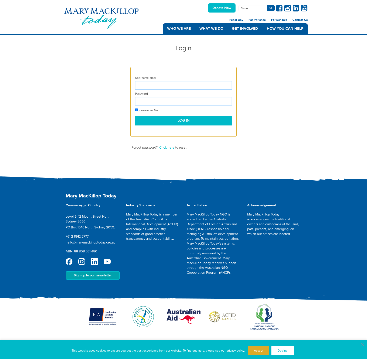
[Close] (362, 344)
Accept (258, 350)
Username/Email (145, 78)
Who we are (179, 28)
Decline (283, 350)
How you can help (285, 28)
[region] (183, 349)
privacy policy (235, 350)
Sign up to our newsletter (93, 275)
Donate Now (221, 8)
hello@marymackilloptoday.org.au (91, 242)
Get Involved (245, 28)
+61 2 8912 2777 (77, 236)
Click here (166, 147)
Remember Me (148, 110)
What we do (211, 28)
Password (141, 94)
